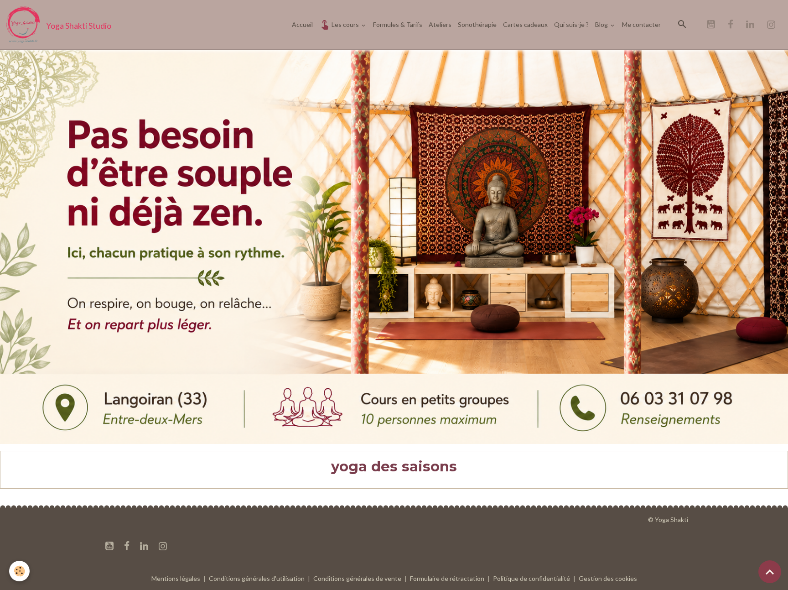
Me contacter (641, 24)
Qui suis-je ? (571, 24)
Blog (602, 24)
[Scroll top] (769, 571)
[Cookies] (19, 571)
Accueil (302, 24)
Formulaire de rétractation (447, 578)
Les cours (345, 24)
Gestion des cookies (608, 578)
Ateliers (440, 24)
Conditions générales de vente (357, 578)
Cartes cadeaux (525, 24)
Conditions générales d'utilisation (257, 578)
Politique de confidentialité (531, 578)
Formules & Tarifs (397, 24)
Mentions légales (175, 578)
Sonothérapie (477, 24)
